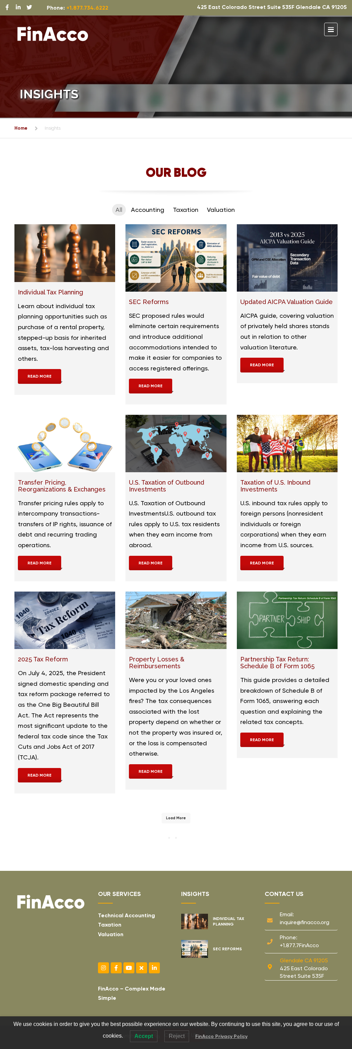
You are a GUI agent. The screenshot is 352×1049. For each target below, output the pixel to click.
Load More (176, 818)
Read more (40, 376)
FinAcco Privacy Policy (221, 1036)
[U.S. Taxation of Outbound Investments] (175, 444)
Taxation (109, 924)
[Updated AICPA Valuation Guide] (287, 258)
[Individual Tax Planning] (64, 253)
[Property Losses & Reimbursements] (175, 620)
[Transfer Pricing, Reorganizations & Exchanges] (64, 444)
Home (21, 128)
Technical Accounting (126, 915)
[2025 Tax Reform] (64, 620)
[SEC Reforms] (175, 258)
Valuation (110, 934)
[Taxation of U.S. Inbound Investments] (287, 444)
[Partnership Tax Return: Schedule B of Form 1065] (287, 620)
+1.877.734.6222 (87, 7)
